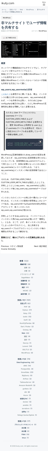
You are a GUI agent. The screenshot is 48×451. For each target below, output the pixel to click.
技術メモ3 (24, 421)
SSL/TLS (27, 349)
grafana (27, 389)
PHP (27, 307)
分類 (27, 271)
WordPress (30, 9)
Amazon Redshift (27, 385)
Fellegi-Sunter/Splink (27, 415)
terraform (27, 408)
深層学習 (25, 281)
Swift (27, 320)
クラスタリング (27, 274)
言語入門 (25, 303)
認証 (27, 336)
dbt (27, 392)
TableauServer (27, 382)
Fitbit (25, 434)
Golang (27, 330)
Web (21, 9)
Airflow (27, 379)
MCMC (27, 291)
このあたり (6, 94)
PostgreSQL (27, 369)
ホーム (4, 9)
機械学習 (25, 264)
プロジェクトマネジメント (25, 424)
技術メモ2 (24, 359)
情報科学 (25, 284)
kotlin (27, 317)
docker (27, 402)
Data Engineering (25, 362)
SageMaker (27, 277)
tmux (25, 438)
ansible (27, 405)
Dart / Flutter (27, 326)
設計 (27, 340)
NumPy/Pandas (27, 323)
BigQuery (27, 375)
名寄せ (25, 412)
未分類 (25, 428)
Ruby (27, 313)
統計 (25, 287)
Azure (27, 395)
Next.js (27, 343)
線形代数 (25, 294)
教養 (24, 261)
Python (27, 310)
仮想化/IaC (25, 399)
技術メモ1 (13, 9)
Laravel (27, 346)
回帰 (27, 268)
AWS (27, 366)
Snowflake (27, 372)
